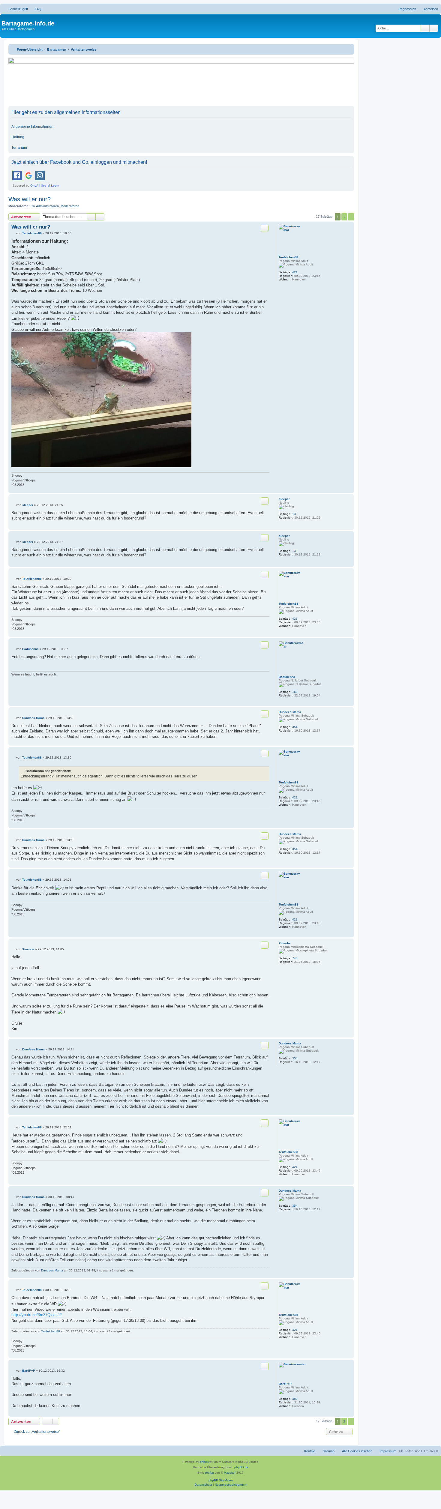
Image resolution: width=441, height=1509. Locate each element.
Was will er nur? (29, 199)
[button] (351, 216)
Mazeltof (230, 1472)
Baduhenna (287, 676)
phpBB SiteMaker (220, 1480)
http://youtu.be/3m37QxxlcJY (36, 1315)
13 (294, 514)
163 (295, 691)
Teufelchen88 (288, 257)
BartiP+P (285, 1383)
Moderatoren (70, 206)
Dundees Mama (290, 712)
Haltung (17, 137)
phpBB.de (241, 1467)
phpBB (204, 1461)
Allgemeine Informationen (32, 126)
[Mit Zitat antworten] (264, 228)
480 (295, 1398)
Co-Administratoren (45, 206)
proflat (209, 1472)
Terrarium (19, 147)
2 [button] (344, 217)
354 (295, 727)
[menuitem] (35, 9)
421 (295, 272)
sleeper (284, 499)
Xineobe (285, 943)
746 (295, 958)
